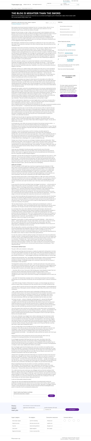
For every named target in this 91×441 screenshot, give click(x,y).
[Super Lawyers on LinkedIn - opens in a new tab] (78, 420)
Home (12, 8)
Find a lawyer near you (68, 95)
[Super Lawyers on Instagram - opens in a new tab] (69, 420)
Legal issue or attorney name (29, 407)
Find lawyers (72, 409)
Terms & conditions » (64, 439)
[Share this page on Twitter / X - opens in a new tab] (52, 23)
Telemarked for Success (71, 45)
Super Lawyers (15, 417)
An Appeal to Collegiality (70, 59)
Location (64, 3)
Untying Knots (69, 53)
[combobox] (53, 4)
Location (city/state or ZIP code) (50, 407)
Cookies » (77, 439)
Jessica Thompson (17, 23)
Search (51, 395)
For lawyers (32, 417)
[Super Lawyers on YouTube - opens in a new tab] (74, 420)
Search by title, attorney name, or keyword (21, 393)
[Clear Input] (59, 4)
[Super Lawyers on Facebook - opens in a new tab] (65, 420)
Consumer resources (52, 417)
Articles (15, 8)
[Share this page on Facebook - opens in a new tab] (50, 23)
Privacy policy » (72, 439)
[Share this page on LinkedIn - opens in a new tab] (55, 23)
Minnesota (19, 8)
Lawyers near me (27, 4)
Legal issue (49, 3)
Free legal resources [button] (37, 4)
